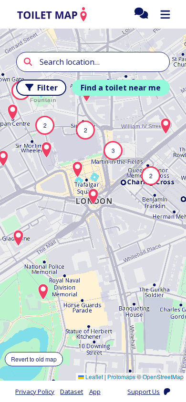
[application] (93, 205)
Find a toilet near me (121, 87)
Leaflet (93, 376)
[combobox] (92, 62)
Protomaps (121, 376)
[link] (52, 14)
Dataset (71, 391)
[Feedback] (141, 14)
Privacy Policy (34, 391)
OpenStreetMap (163, 376)
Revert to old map (34, 359)
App (95, 391)
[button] (113, 150)
